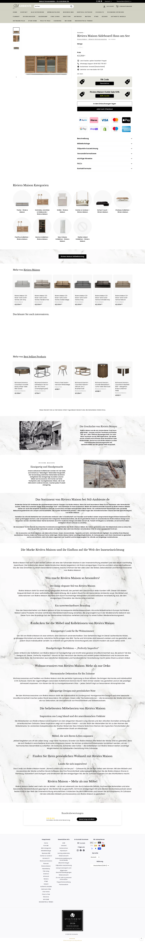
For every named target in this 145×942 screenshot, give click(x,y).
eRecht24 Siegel (63, 863)
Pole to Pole (45, 21)
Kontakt (24, 12)
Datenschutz (63, 848)
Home (15, 12)
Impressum (63, 850)
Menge (79, 44)
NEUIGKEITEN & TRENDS (84, 21)
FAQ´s (79, 163)
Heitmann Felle (19, 21)
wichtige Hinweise (84, 158)
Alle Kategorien (37, 12)
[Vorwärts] (16, 76)
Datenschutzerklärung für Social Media (63, 859)
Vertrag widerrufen (63, 853)
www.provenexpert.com (63, 868)
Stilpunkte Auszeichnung (87, 148)
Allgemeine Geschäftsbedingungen (63, 871)
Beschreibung (83, 138)
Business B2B (68, 12)
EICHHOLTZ (100, 12)
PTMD (96, 16)
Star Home (32, 21)
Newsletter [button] (104, 83)
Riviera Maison (29, 16)
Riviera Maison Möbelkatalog (72, 256)
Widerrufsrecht (64, 856)
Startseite (80, 32)
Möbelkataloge (53, 12)
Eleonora (57, 21)
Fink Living (55, 16)
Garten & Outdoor (84, 12)
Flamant (16, 16)
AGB (63, 843)
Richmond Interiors (115, 12)
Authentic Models (118, 16)
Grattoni (67, 16)
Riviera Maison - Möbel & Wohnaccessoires (92, 39)
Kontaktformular (84, 168)
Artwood (78, 16)
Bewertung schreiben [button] (86, 819)
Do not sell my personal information (63, 878)
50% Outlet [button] (104, 96)
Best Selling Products (35, 356)
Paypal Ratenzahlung (64, 882)
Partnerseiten (63, 884)
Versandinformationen (86, 153)
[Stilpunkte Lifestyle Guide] (72, 930)
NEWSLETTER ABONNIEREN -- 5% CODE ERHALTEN (54, 1)
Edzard (105, 16)
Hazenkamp (43, 16)
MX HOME (68, 21)
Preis (79, 52)
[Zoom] (46, 52)
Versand (63, 845)
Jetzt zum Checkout (104, 109)
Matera (88, 16)
